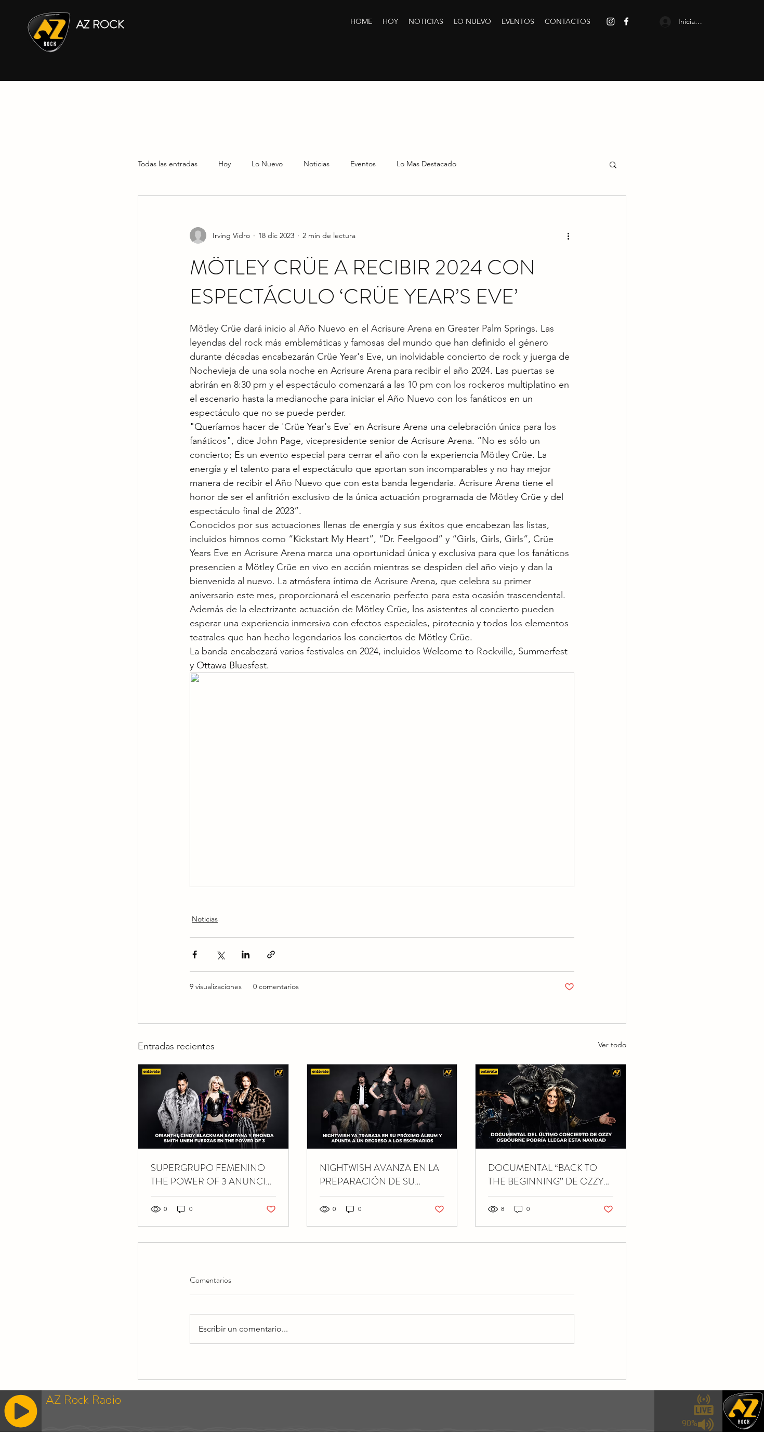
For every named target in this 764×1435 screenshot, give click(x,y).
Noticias (317, 163)
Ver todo (612, 1044)
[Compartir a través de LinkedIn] (246, 954)
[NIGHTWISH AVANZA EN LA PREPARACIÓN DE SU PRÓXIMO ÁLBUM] (382, 1106)
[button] (613, 164)
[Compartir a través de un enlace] (271, 954)
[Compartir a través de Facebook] (195, 954)
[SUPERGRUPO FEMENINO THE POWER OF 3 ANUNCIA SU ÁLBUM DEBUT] (213, 1106)
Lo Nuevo (267, 163)
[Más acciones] (568, 235)
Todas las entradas (167, 163)
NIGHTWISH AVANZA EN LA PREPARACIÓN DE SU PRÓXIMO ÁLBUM (379, 1174)
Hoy (224, 163)
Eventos (363, 163)
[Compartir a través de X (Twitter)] (220, 954)
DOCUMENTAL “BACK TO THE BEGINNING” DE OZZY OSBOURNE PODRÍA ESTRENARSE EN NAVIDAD (546, 1174)
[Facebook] (626, 21)
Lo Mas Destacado (426, 163)
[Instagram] (610, 21)
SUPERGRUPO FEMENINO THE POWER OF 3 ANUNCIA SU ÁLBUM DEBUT (211, 1174)
